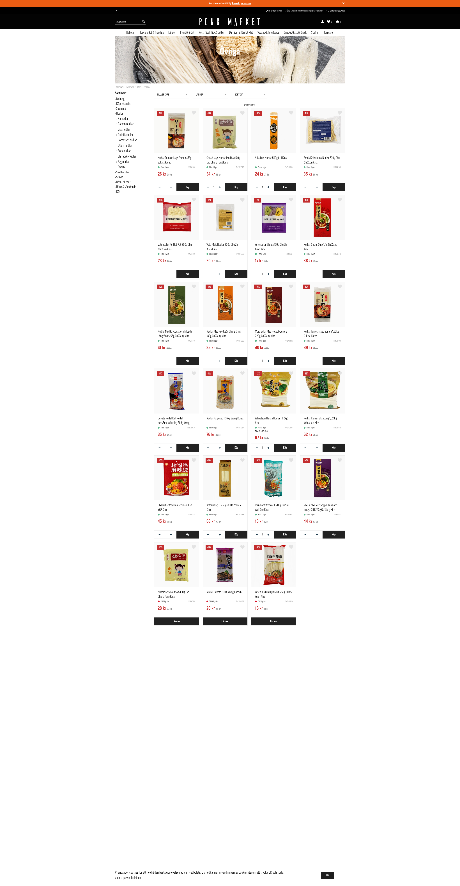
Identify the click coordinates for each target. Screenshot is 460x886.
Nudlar (139, 87)
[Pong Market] (230, 21)
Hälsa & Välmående (126, 186)
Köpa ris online (123, 103)
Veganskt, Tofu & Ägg (268, 32)
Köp (187, 187)
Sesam (119, 177)
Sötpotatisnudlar (127, 140)
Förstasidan (119, 87)
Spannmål (121, 108)
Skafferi (315, 32)
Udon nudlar (125, 145)
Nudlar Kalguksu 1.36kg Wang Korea (224, 418)
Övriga (147, 87)
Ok (327, 875)
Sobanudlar (124, 151)
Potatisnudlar (125, 135)
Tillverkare (163, 94)
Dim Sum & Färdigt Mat (241, 32)
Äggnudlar (124, 162)
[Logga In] (322, 21)
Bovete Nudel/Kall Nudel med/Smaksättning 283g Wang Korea (174, 423)
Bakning (120, 99)
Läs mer (176, 621)
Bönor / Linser (123, 182)
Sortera (239, 94)
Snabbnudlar (122, 172)
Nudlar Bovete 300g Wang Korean (224, 592)
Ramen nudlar (126, 124)
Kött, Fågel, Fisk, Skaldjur (211, 32)
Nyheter (130, 32)
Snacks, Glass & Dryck (295, 32)
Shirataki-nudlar (127, 156)
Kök (118, 191)
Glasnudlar (124, 129)
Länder (172, 32)
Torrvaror (329, 32)
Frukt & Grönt (187, 32)
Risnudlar (123, 119)
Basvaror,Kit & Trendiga (151, 32)
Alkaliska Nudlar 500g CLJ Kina (271, 158)
